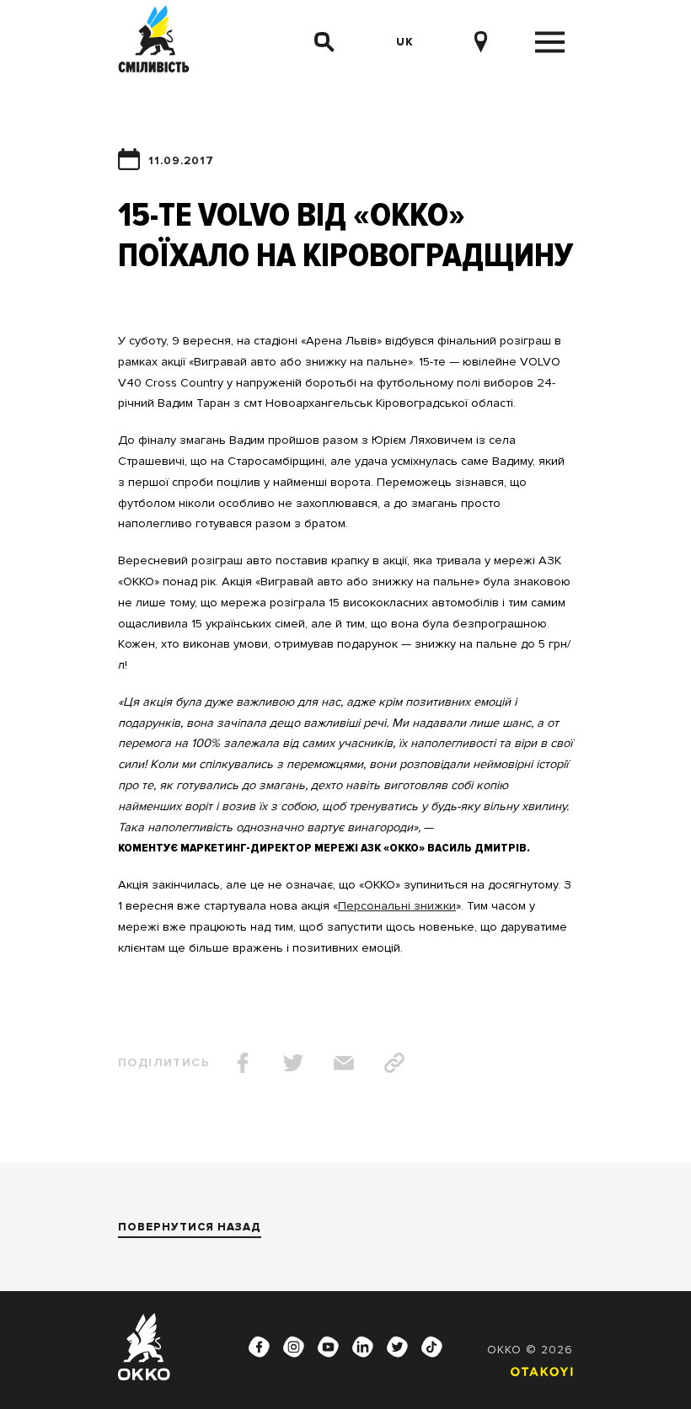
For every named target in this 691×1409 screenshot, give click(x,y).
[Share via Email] (344, 1063)
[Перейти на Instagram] (294, 1347)
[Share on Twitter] (293, 1063)
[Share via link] (394, 1063)
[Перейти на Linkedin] (363, 1347)
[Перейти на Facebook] (260, 1347)
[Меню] (550, 42)
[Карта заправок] (486, 42)
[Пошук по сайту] (324, 42)
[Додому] (154, 41)
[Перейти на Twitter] (398, 1347)
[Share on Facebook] (242, 1063)
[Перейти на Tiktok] (432, 1347)
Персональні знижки (397, 906)
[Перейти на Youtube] (329, 1347)
